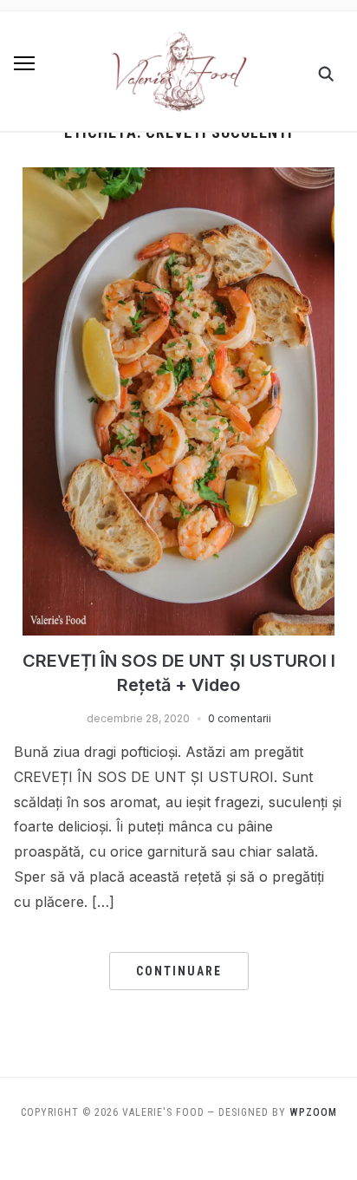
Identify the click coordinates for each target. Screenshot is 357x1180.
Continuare (179, 971)
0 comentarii (239, 718)
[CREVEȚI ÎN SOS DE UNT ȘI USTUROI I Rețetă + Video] (178, 177)
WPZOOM (313, 1112)
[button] (24, 63)
